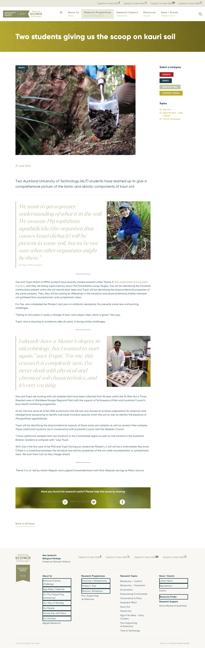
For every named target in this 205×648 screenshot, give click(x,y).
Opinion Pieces (171, 93)
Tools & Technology (171, 119)
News (166, 80)
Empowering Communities (134, 594)
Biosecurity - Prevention (132, 585)
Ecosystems (126, 589)
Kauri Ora (167, 110)
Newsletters (170, 87)
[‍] (61, 14)
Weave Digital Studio (180, 643)
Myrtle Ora (125, 611)
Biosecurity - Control (131, 581)
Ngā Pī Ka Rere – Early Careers (173, 114)
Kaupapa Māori (128, 602)
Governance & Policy (131, 598)
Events (166, 74)
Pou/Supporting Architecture (128, 625)
